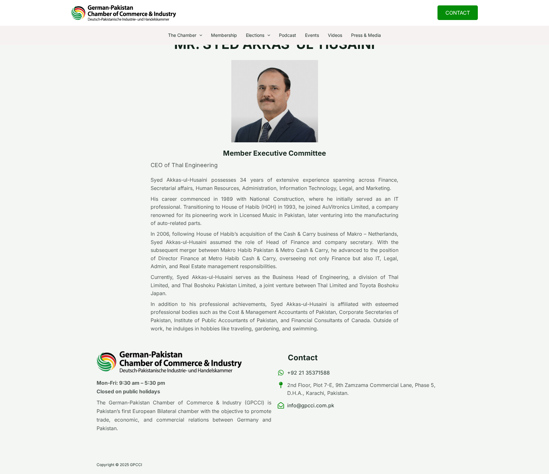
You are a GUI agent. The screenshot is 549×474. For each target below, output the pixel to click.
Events (312, 35)
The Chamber (182, 35)
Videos (335, 35)
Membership (224, 35)
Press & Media (366, 35)
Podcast (287, 35)
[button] (457, 12)
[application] (199, 35)
